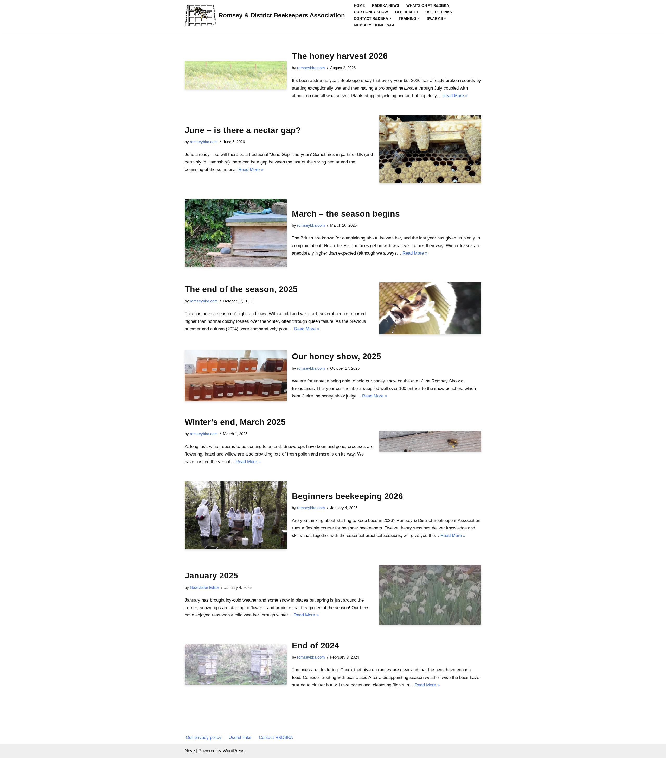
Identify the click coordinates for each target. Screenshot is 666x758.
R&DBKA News (385, 6)
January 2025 (211, 575)
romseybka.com (311, 68)
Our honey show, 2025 (336, 356)
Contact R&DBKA (276, 737)
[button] (390, 19)
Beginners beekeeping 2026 (347, 496)
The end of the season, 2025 (241, 289)
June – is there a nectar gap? (243, 130)
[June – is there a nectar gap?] (430, 149)
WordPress (234, 750)
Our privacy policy (203, 737)
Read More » (455, 95)
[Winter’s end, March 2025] (430, 441)
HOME (359, 6)
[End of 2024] (236, 664)
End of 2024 (315, 645)
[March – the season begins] (236, 233)
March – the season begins (346, 213)
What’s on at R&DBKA (427, 6)
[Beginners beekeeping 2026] (236, 515)
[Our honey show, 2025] (236, 375)
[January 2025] (430, 595)
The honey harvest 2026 (340, 56)
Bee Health (406, 12)
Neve (190, 750)
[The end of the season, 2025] (430, 308)
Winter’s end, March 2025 (235, 422)
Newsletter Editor (204, 587)
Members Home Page (374, 25)
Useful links (438, 12)
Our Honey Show (371, 12)
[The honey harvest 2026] (236, 75)
